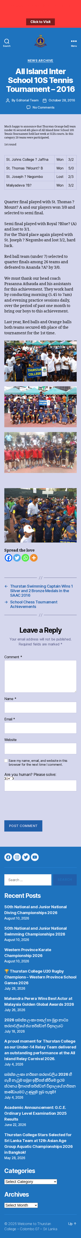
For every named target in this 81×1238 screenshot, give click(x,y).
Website (10, 740)
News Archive (40, 60)
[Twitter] (17, 558)
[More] (34, 558)
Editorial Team (27, 100)
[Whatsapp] (25, 558)
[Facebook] (8, 558)
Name (10, 699)
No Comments (43, 107)
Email (9, 719)
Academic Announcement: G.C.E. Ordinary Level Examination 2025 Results (35, 1113)
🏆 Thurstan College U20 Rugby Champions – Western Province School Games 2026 (40, 977)
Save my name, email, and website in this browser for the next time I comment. (38, 763)
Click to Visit (40, 21)
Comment (13, 657)
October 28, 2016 (62, 100)
